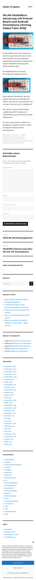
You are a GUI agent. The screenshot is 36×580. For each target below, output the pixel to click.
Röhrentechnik (10, 496)
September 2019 (11, 400)
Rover (7, 498)
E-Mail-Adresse (9, 205)
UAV (6, 506)
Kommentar (8, 167)
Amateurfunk (9, 459)
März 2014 (8, 444)
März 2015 (8, 442)
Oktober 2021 (9, 387)
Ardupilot (8, 470)
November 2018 (10, 408)
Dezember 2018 (10, 405)
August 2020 (9, 395)
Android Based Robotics (13, 465)
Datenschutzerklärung (19, 577)
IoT (6, 480)
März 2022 (8, 382)
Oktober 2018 (9, 410)
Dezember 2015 (10, 434)
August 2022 (9, 379)
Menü (30, 7)
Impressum (30, 577)
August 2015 (9, 439)
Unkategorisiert (10, 511)
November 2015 (10, 436)
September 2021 (10, 390)
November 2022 (10, 374)
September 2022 (11, 377)
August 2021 (9, 392)
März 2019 (8, 403)
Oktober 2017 (9, 416)
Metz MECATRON (11, 483)
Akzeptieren (18, 563)
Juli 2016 (8, 429)
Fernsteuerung (7, 137)
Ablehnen (18, 568)
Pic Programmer (10, 485)
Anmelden (8, 529)
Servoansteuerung (18, 137)
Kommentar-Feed (11, 534)
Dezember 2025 (10, 366)
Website (6, 213)
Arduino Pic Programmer (22, 341)
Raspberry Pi (9, 488)
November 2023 (10, 369)
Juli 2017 (8, 418)
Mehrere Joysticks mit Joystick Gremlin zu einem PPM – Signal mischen (16, 322)
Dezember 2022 (10, 372)
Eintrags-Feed (10, 532)
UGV (6, 509)
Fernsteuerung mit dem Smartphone (14, 139)
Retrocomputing (11, 491)
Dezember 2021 (10, 385)
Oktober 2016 (9, 426)
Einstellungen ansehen (18, 573)
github (19, 104)
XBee (6, 514)
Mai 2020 (8, 397)
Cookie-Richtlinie (7, 577)
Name (5, 195)
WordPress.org (10, 537)
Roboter (8, 493)
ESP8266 (8, 475)
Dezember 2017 (10, 413)
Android (22, 135)
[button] (33, 542)
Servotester (9, 504)
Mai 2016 (8, 431)
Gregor (7, 135)
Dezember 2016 (10, 423)
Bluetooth (8, 472)
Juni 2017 (8, 421)
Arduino (8, 467)
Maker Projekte (11, 7)
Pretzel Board (20, 143)
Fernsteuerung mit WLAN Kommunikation (16, 141)
